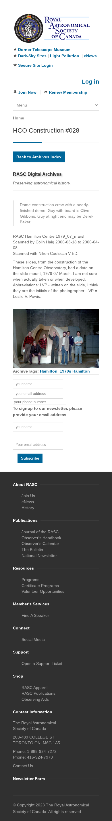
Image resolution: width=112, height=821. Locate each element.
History (28, 507)
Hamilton (48, 371)
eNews (90, 56)
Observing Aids (35, 699)
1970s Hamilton (75, 371)
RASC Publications (38, 693)
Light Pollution (64, 56)
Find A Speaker (35, 615)
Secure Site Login (35, 65)
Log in (90, 81)
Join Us (28, 495)
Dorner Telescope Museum (44, 49)
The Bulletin (32, 549)
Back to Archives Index (38, 157)
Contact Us (23, 765)
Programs (30, 579)
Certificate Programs (40, 585)
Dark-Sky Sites (32, 56)
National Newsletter (39, 555)
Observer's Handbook (41, 537)
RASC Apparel (34, 687)
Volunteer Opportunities (43, 591)
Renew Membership (68, 92)
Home (18, 118)
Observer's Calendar (40, 543)
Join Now (27, 92)
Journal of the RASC (40, 531)
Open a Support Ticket (42, 663)
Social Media (33, 639)
